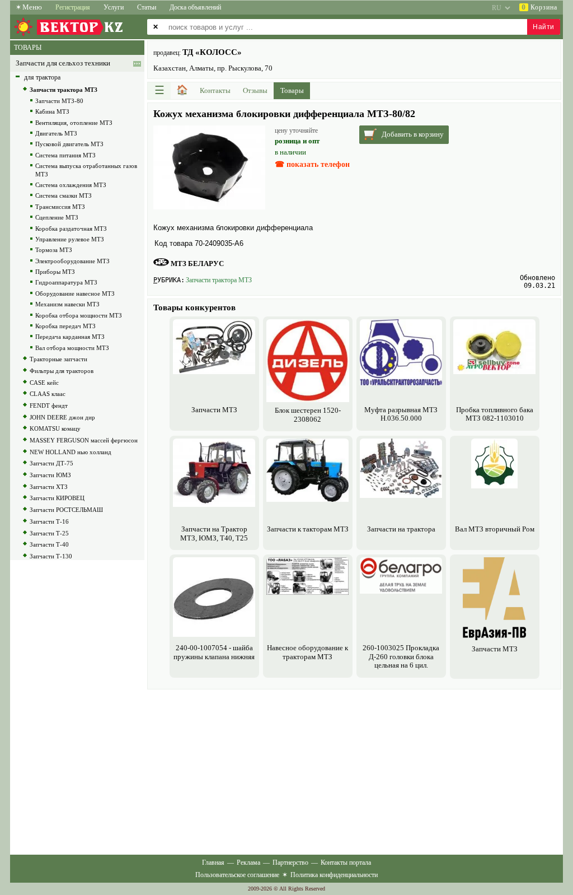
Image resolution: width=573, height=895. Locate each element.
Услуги (114, 7)
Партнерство (290, 862)
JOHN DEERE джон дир (62, 417)
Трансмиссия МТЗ (60, 206)
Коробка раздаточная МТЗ (71, 228)
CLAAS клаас (47, 393)
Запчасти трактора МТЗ (219, 280)
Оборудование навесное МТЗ (75, 293)
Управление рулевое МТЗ (69, 239)
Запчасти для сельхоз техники (63, 63)
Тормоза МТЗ (53, 249)
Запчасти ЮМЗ (50, 475)
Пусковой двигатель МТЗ (69, 144)
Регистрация (72, 7)
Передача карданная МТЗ (70, 336)
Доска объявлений (195, 7)
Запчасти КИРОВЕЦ (57, 498)
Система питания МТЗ (65, 155)
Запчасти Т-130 (51, 556)
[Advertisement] (354, 770)
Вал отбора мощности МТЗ (72, 347)
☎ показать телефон (312, 164)
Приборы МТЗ (55, 271)
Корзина (539, 7)
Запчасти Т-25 (49, 533)
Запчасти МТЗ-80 (59, 100)
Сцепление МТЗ (56, 217)
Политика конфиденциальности (334, 875)
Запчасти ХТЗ (49, 486)
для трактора (42, 77)
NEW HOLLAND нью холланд (70, 452)
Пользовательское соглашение (237, 875)
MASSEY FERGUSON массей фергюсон (84, 440)
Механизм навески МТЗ (67, 304)
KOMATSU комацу (55, 428)
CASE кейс (44, 382)
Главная (213, 862)
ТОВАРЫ (27, 48)
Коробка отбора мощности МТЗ (78, 315)
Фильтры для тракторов (61, 370)
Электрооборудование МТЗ (72, 261)
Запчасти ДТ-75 (51, 463)
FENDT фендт (49, 405)
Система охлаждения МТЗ (70, 184)
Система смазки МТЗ (63, 195)
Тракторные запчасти (58, 359)
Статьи (146, 7)
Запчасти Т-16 (49, 521)
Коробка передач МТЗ (65, 326)
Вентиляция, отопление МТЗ (73, 122)
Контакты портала (346, 862)
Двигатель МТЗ (56, 133)
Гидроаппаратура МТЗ (66, 282)
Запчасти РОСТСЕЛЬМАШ (66, 509)
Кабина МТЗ (52, 111)
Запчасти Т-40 (49, 544)
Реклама (248, 862)
